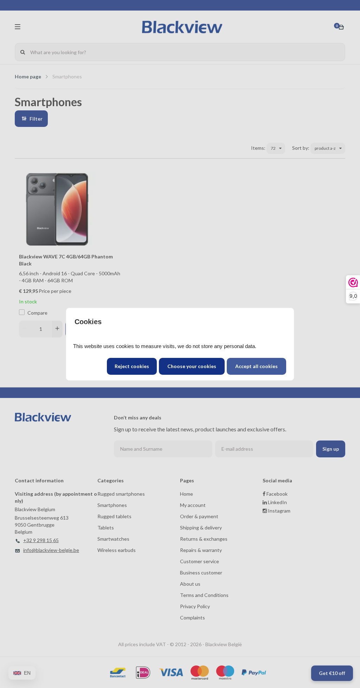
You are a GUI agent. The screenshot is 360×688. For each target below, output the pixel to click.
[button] (256, 366)
